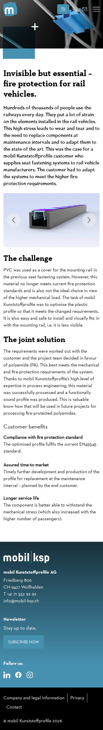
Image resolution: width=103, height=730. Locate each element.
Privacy (77, 698)
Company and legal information (33, 698)
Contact (14, 707)
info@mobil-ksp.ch (21, 601)
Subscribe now (23, 641)
